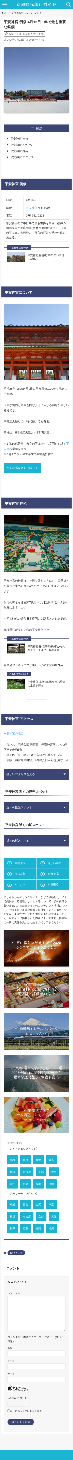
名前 (10, 1347)
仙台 (25, 1159)
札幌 (12, 1159)
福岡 (38, 1183)
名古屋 (27, 1171)
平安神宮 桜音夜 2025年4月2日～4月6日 (46, 257)
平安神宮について (21, 145)
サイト (11, 1373)
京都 (41, 1171)
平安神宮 (31, 207)
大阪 (54, 1171)
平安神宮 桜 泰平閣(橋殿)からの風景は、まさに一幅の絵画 (46, 648)
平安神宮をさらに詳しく (22, 468)
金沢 (38, 1159)
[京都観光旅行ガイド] (36, 4)
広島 (25, 1183)
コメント (14, 1293)
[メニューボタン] (4, 4)
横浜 (12, 1171)
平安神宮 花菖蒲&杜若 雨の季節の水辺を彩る (46, 683)
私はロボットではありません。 (27, 1411)
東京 (51, 1159)
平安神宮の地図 (14, 733)
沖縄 (51, 1183)
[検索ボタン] (68, 4)
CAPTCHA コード (17, 1398)
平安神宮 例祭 (19, 138)
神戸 (12, 1183)
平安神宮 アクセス (22, 157)
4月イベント (16, 1252)
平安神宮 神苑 (19, 151)
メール (11, 1360)
